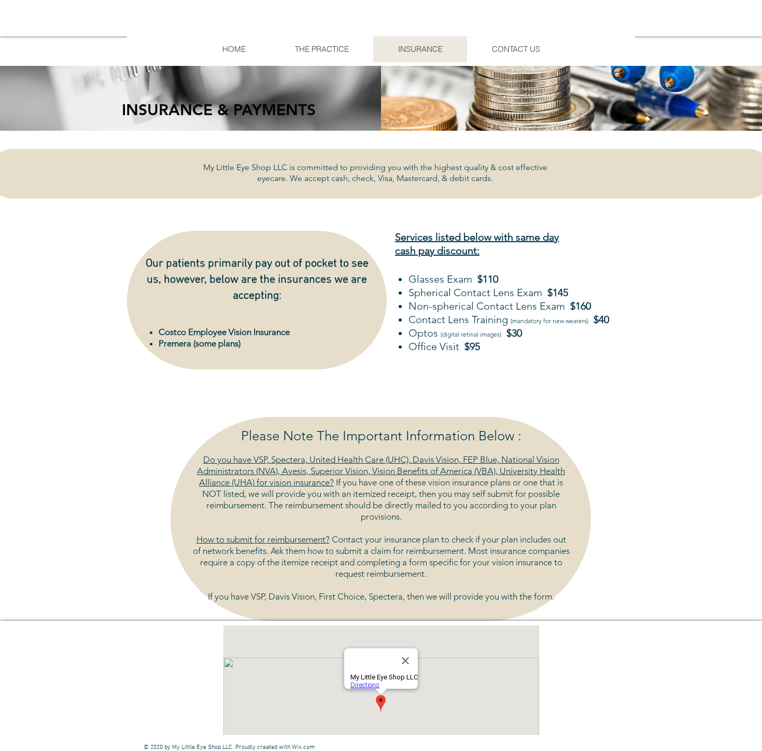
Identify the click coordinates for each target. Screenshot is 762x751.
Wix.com (303, 747)
